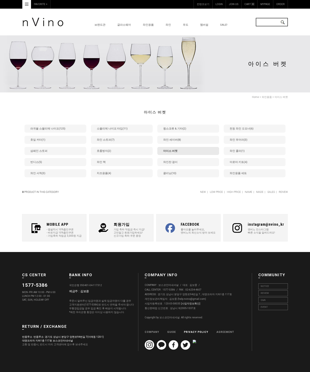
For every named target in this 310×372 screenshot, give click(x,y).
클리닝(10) (169, 173)
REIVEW (283, 192)
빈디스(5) (36, 162)
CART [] (249, 4)
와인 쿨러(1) (237, 150)
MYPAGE (265, 4)
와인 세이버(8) (172, 139)
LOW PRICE (216, 192)
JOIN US (233, 4)
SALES (271, 192)
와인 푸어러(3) (238, 139)
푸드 (185, 24)
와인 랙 (101, 162)
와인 (168, 24)
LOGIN (219, 4)
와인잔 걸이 (170, 162)
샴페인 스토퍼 (38, 150)
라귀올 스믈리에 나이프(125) (47, 128)
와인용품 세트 (238, 173)
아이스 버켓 (281, 97)
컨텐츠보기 (203, 4)
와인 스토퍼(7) (106, 139)
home (255, 97)
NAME (248, 192)
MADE (259, 192)
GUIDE (171, 332)
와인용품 (148, 24)
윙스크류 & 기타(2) (174, 128)
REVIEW (265, 293)
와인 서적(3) (37, 173)
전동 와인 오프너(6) (241, 128)
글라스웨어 (124, 24)
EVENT (264, 307)
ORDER (280, 4)
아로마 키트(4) (238, 162)
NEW (203, 192)
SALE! (223, 24)
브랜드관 (99, 24)
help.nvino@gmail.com (191, 299)
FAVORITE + (40, 4)
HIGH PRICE (234, 192)
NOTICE (265, 286)
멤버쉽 (204, 24)
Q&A (263, 300)
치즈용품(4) (104, 173)
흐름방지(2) (104, 150)
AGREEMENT (225, 332)
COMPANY (152, 332)
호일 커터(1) (37, 139)
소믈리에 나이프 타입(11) (112, 128)
